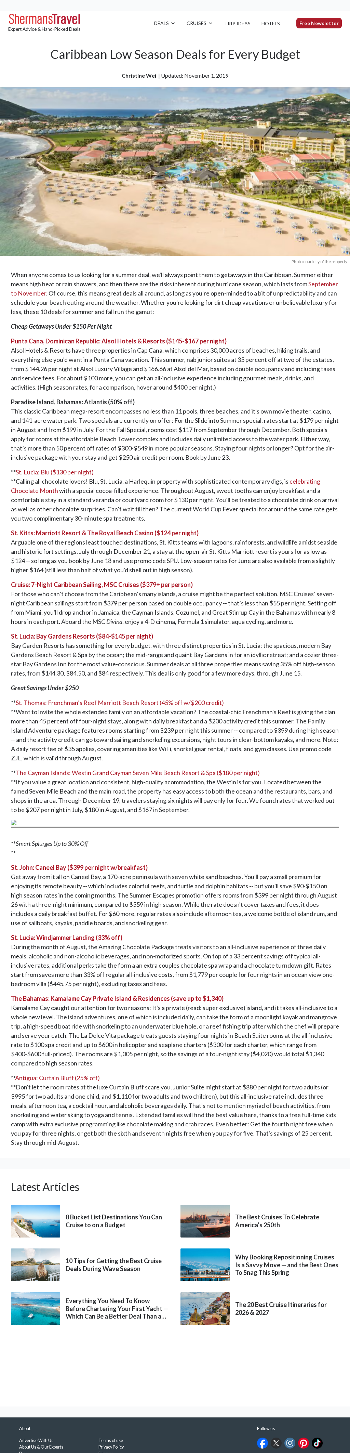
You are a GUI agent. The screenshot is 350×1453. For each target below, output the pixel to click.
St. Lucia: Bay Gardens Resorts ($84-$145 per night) (82, 636)
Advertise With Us (36, 1440)
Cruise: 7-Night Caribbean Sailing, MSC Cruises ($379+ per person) (102, 584)
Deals (161, 23)
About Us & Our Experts (41, 1447)
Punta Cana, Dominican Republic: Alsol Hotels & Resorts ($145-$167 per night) (119, 341)
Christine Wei (139, 75)
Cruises (196, 23)
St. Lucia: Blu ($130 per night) (55, 472)
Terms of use (110, 1440)
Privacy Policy (111, 1447)
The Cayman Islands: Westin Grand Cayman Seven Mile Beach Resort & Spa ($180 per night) (138, 772)
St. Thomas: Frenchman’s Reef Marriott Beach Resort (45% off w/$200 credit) (120, 702)
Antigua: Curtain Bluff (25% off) (57, 1078)
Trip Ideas (237, 23)
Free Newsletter (319, 23)
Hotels (270, 23)
